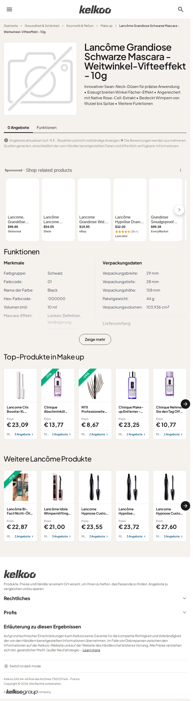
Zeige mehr (95, 339)
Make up (107, 26)
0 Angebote (18, 127)
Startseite (11, 26)
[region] (95, 404)
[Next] (185, 404)
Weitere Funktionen (135, 103)
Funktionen (46, 127)
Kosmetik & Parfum (80, 26)
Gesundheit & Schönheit (42, 26)
